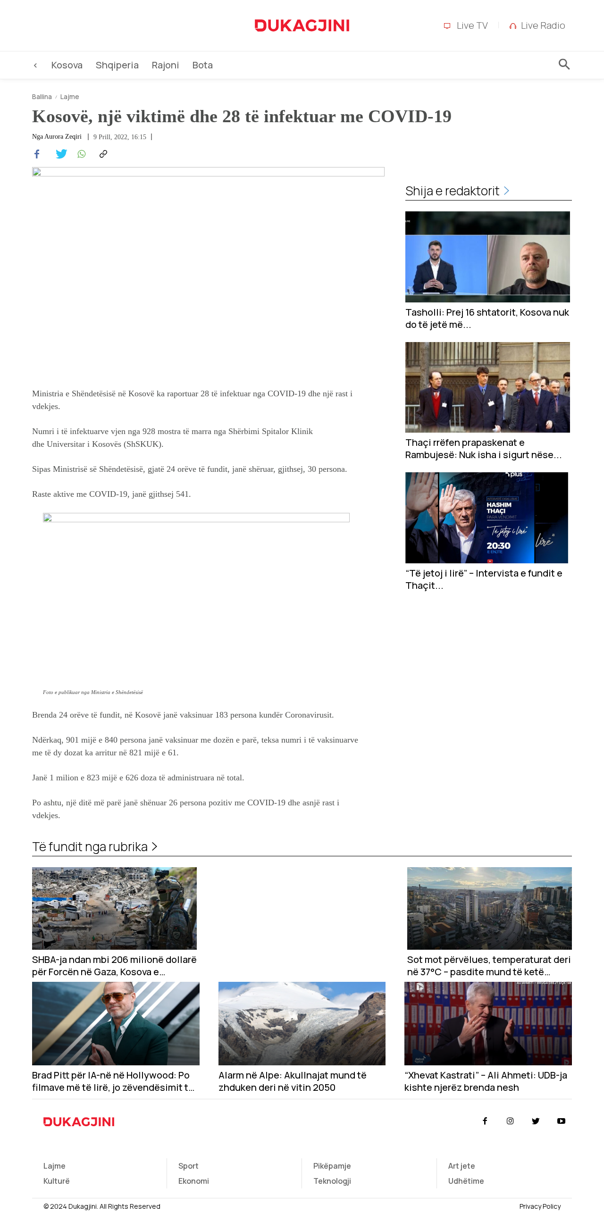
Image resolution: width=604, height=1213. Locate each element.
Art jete (461, 1166)
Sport (188, 1166)
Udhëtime (466, 1181)
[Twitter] (58, 154)
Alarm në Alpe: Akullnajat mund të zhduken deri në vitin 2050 (292, 1081)
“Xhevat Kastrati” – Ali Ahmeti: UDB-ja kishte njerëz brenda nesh (485, 1081)
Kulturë (56, 1181)
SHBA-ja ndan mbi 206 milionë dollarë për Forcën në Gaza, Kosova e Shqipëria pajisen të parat (114, 966)
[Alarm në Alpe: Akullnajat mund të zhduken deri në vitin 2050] (302, 1023)
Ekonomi (193, 1181)
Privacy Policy (540, 1206)
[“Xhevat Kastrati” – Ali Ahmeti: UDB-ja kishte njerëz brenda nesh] (488, 1023)
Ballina (42, 96)
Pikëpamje (332, 1166)
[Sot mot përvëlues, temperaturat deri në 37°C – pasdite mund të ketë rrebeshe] (489, 908)
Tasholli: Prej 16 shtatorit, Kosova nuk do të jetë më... (487, 318)
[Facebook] (36, 154)
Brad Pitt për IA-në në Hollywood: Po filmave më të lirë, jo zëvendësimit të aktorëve (113, 1081)
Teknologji (332, 1181)
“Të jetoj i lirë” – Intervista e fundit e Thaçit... (483, 579)
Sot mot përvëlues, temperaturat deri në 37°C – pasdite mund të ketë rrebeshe (489, 966)
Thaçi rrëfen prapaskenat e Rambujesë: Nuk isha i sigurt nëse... (483, 448)
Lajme (69, 96)
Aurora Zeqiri (63, 137)
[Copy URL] (101, 154)
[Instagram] (510, 1121)
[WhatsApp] (80, 154)
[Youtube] (561, 1121)
